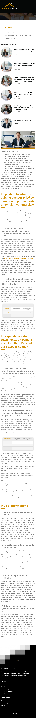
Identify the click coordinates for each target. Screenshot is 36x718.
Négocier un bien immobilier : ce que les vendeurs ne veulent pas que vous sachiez (24, 65)
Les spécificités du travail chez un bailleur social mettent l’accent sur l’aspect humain (18, 35)
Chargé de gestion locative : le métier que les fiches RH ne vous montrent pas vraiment (23, 107)
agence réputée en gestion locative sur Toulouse (18, 258)
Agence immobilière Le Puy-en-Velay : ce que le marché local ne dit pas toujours (24, 51)
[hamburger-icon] (33, 6)
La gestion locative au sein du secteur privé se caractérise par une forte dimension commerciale (18, 33)
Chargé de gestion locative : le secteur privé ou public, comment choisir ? (23, 121)
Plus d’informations (9, 38)
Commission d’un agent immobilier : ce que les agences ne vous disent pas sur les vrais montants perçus (24, 79)
